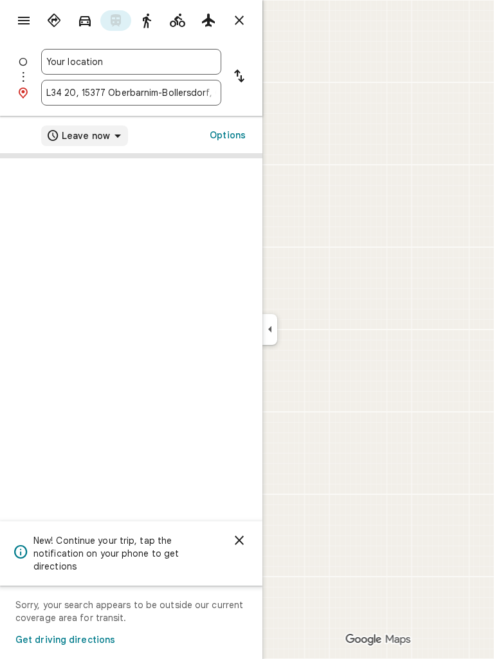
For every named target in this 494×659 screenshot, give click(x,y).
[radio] (54, 20)
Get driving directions (65, 639)
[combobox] (131, 62)
